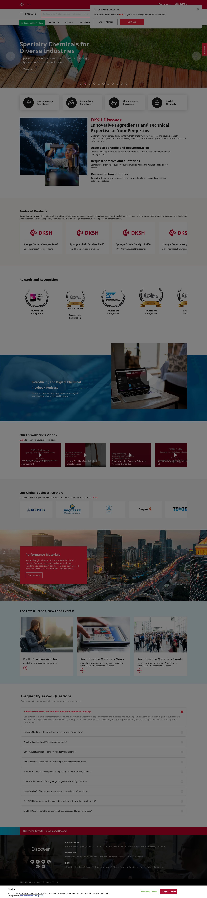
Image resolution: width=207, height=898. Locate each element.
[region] (103, 892)
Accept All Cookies (169, 891)
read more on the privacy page (31, 895)
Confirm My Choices (149, 891)
